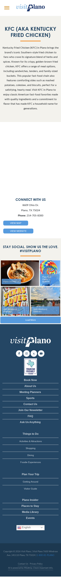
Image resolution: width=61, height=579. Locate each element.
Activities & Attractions (30, 441)
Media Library (30, 512)
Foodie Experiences (30, 462)
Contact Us (30, 404)
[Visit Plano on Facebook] (19, 353)
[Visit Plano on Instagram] (26, 353)
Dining (30, 455)
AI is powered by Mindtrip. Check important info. (30, 568)
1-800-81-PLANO (45, 555)
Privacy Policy (36, 564)
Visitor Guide (30, 488)
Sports (30, 398)
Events (30, 518)
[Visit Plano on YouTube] (41, 353)
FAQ (30, 416)
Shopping (30, 448)
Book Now (30, 380)
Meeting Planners (30, 392)
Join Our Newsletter (30, 410)
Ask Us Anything (30, 422)
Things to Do (31, 433)
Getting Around (30, 481)
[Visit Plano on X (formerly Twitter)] (34, 353)
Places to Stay (30, 506)
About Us (30, 386)
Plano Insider (30, 500)
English (26, 527)
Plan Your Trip (30, 474)
